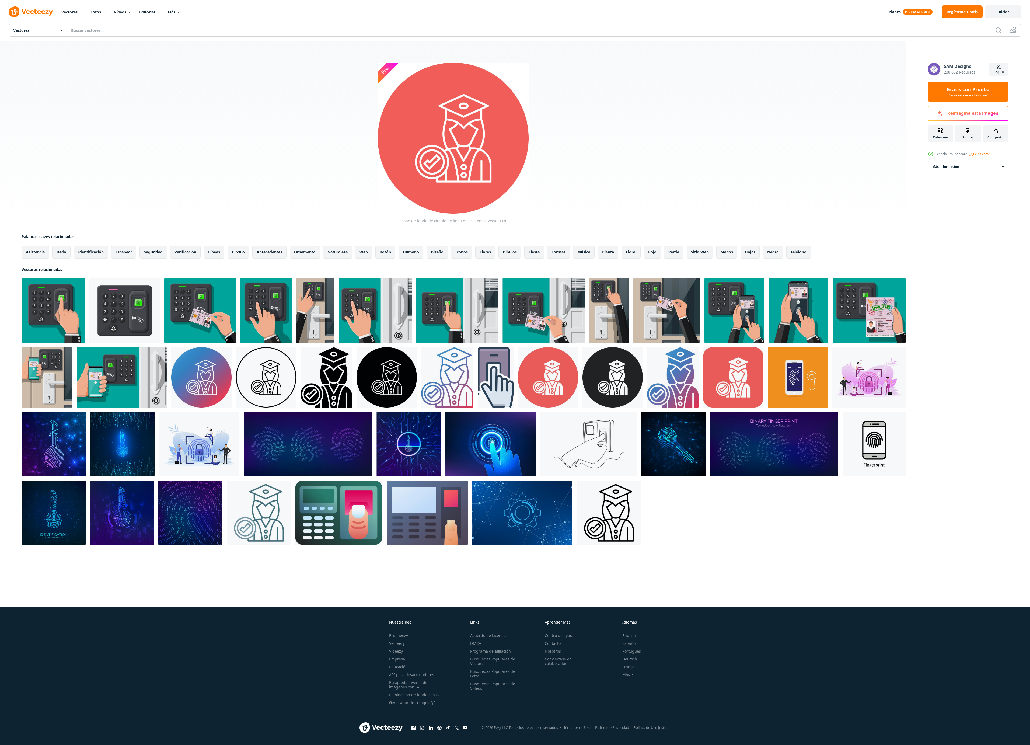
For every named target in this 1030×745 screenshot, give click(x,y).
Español (629, 643)
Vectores (69, 12)
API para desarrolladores (411, 674)
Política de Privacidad (612, 727)
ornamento (305, 252)
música (583, 252)
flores (485, 252)
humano (411, 252)
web (363, 252)
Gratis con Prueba (968, 92)
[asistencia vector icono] (266, 377)
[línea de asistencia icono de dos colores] (259, 513)
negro (773, 252)
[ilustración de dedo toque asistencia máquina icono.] (338, 513)
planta (608, 252)
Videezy (396, 651)
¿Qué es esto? (979, 154)
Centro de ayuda (560, 635)
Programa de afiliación (490, 651)
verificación (185, 252)
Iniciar (1003, 11)
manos (727, 252)
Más (171, 12)
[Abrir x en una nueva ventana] (457, 727)
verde (673, 252)
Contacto (553, 643)
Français (629, 666)
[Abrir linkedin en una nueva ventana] (431, 727)
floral (631, 252)
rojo (652, 252)
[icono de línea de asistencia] (609, 513)
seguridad (153, 252)
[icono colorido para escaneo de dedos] (496, 377)
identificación (91, 252)
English (629, 635)
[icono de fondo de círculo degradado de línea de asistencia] (201, 377)
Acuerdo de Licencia (488, 635)
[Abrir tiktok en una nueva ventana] (448, 727)
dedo (61, 252)
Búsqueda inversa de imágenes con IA (408, 685)
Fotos (95, 12)
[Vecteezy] (31, 11)
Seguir (999, 72)
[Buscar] (998, 30)
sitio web (700, 252)
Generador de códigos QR (412, 702)
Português (631, 651)
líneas (214, 252)
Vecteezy (397, 643)
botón (385, 252)
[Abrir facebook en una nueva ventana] (413, 727)
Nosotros (553, 651)
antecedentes (269, 252)
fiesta (534, 252)
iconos (461, 252)
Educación (398, 666)
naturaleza (337, 252)
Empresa (397, 659)
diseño (437, 252)
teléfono (798, 252)
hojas (750, 252)
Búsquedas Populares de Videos (492, 686)
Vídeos (120, 12)
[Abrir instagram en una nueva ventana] (422, 727)
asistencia (35, 252)
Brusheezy (398, 635)
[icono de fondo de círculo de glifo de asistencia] (548, 377)
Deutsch (629, 659)
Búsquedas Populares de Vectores (492, 661)
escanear (124, 252)
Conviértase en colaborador (558, 661)
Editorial (147, 12)
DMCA (475, 643)
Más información (945, 166)
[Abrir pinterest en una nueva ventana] (439, 727)
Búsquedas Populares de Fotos (492, 673)
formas (558, 252)
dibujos (510, 252)
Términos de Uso (577, 727)
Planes (895, 11)
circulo (238, 252)
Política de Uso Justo (650, 727)
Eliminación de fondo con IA (414, 694)
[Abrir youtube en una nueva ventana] (465, 727)
